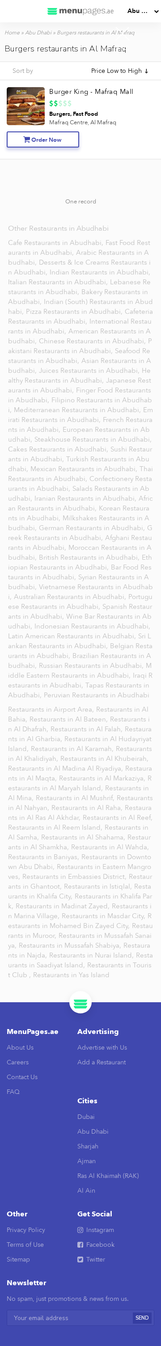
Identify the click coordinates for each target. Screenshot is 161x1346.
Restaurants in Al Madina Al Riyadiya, (66, 768)
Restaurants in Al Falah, (87, 729)
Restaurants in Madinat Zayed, (63, 906)
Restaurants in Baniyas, (44, 856)
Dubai (86, 1117)
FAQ (13, 1092)
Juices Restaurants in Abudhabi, (90, 370)
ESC (122, 48)
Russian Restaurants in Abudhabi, (92, 665)
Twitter (95, 1259)
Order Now (46, 140)
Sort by (23, 71)
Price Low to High (116, 71)
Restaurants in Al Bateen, (70, 719)
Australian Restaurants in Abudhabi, (71, 596)
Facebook (100, 1245)
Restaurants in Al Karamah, (73, 748)
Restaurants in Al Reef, (118, 817)
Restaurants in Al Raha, (87, 807)
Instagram (100, 1230)
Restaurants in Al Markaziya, (103, 778)
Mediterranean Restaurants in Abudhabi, (78, 409)
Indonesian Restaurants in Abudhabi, (92, 626)
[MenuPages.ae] (80, 11)
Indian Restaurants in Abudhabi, (100, 272)
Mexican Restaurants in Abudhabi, (84, 468)
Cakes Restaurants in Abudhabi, (59, 449)
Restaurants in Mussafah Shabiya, (71, 945)
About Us (20, 1047)
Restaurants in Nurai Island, (92, 955)
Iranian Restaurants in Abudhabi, (86, 498)
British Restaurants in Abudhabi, (90, 557)
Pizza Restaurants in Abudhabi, (75, 311)
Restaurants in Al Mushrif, (76, 797)
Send (142, 1318)
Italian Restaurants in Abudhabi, (59, 282)
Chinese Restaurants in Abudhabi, (93, 341)
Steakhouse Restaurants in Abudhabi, (93, 439)
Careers (18, 1062)
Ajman (86, 1161)
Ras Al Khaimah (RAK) (108, 1176)
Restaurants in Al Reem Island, (56, 827)
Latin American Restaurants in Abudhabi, (73, 636)
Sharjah (87, 1146)
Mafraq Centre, (69, 122)
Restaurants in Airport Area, (52, 709)
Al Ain (86, 1190)
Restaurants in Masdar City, (104, 915)
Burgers (59, 114)
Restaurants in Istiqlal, (99, 886)
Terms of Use (25, 1245)
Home (12, 32)
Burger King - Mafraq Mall (91, 91)
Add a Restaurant (101, 1062)
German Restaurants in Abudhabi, (93, 527)
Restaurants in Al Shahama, (84, 837)
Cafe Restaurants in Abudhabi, (56, 242)
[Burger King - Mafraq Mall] (26, 106)
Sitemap (18, 1259)
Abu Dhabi (143, 11)
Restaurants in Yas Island (71, 974)
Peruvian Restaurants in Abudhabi (96, 695)
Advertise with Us (102, 1047)
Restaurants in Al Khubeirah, (104, 758)
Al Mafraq (103, 122)
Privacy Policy (26, 1230)
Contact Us (22, 1077)
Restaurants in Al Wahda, (110, 847)
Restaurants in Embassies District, (75, 876)
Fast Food (85, 114)
